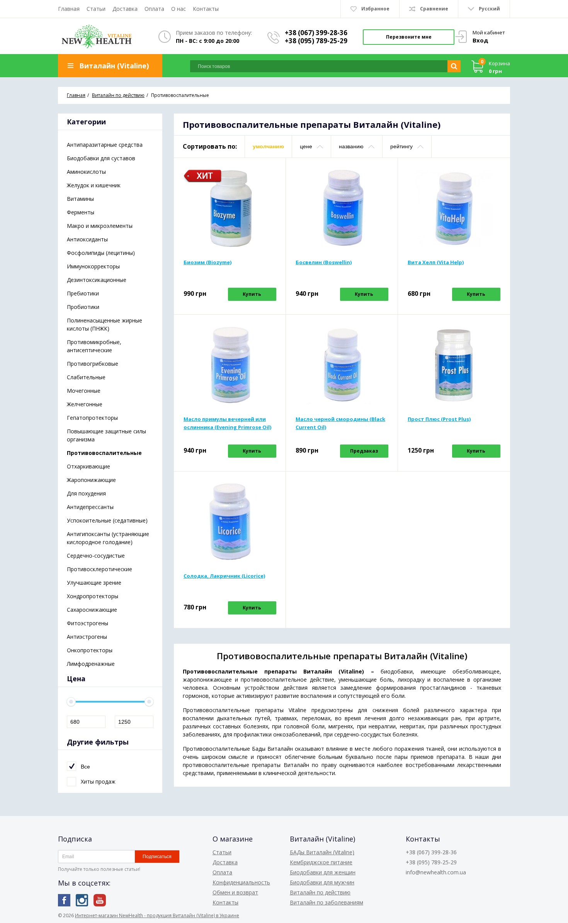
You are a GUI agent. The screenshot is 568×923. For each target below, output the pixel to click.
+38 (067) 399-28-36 (316, 32)
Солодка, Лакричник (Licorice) (224, 575)
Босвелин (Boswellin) (324, 262)
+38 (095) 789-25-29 (316, 40)
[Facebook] (64, 900)
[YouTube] (100, 900)
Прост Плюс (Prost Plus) (439, 419)
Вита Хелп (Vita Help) (436, 262)
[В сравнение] (271, 172)
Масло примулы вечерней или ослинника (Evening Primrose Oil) (227, 423)
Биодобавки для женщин (322, 872)
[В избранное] (271, 184)
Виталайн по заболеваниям (326, 902)
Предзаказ (364, 451)
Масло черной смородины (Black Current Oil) (340, 423)
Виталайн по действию (320, 892)
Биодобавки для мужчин (322, 882)
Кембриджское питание (321, 862)
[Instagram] (82, 900)
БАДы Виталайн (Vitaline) (322, 852)
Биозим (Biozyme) (207, 262)
